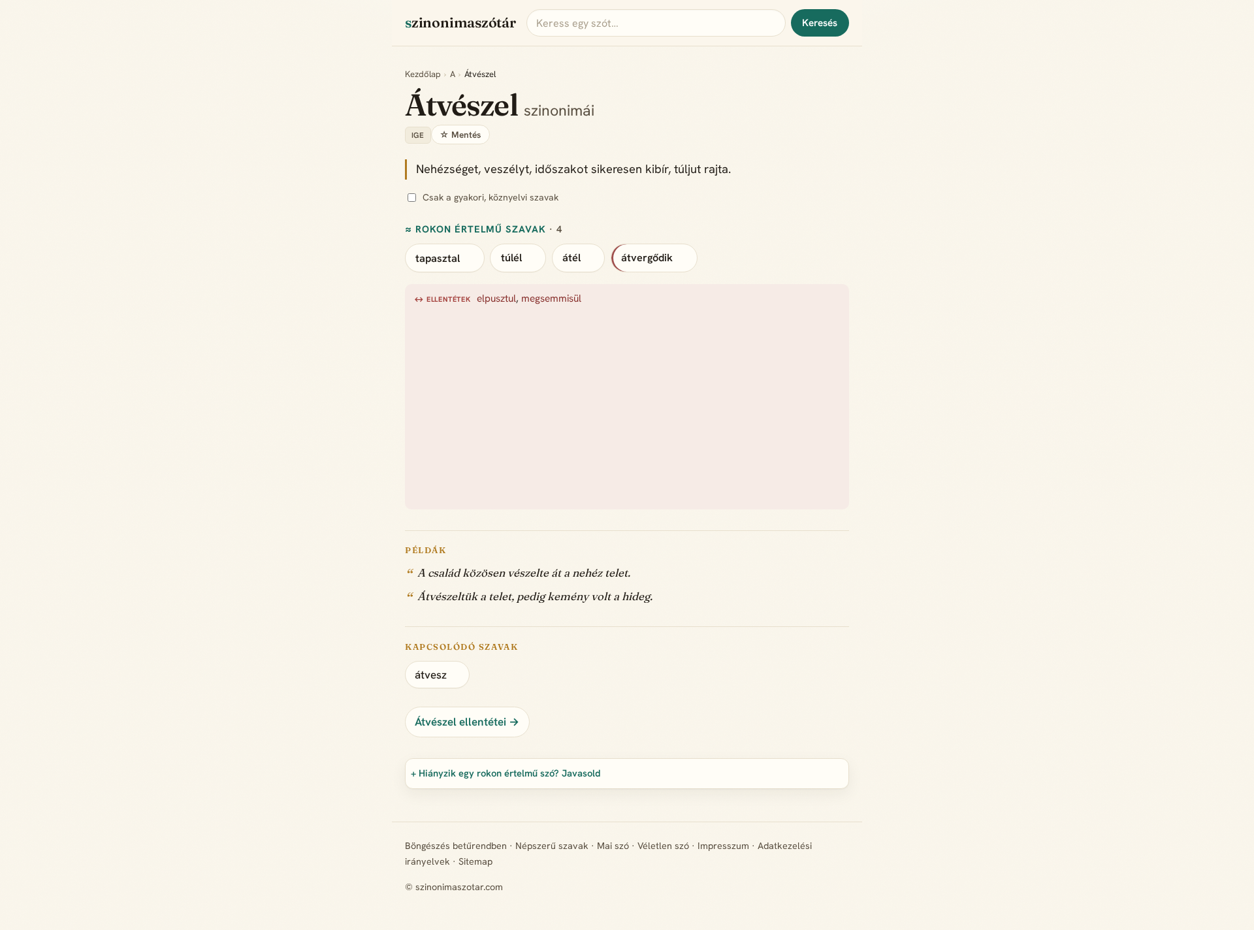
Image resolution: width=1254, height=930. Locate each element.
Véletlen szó (663, 846)
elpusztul (496, 298)
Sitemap (475, 861)
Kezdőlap (423, 74)
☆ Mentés (460, 134)
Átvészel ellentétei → (467, 721)
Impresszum (723, 846)
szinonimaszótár (460, 22)
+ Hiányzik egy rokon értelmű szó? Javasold (506, 773)
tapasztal (437, 258)
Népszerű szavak (551, 846)
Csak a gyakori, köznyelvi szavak (490, 197)
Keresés (819, 22)
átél (571, 258)
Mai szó (613, 846)
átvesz (431, 674)
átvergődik (647, 258)
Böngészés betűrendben (456, 846)
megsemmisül (551, 298)
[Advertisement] (806, 404)
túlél (511, 258)
